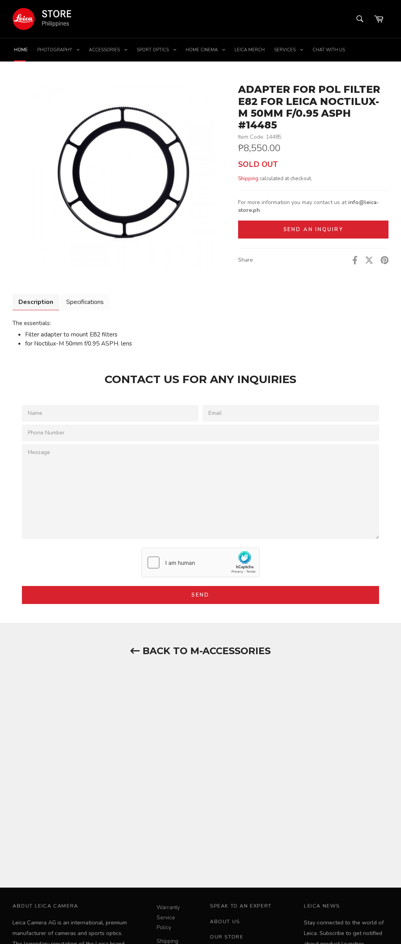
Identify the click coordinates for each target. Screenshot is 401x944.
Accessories (105, 50)
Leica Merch (250, 50)
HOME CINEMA (202, 50)
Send (200, 595)
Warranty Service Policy (168, 917)
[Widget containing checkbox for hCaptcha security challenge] (200, 562)
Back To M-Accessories (205, 651)
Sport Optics (153, 50)
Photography (55, 50)
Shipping (248, 178)
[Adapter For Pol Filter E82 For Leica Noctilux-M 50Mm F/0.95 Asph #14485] (123, 179)
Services (285, 50)
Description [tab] (35, 302)
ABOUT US (225, 921)
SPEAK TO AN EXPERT (241, 906)
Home (21, 50)
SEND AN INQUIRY (313, 229)
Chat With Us (328, 50)
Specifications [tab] (85, 302)
